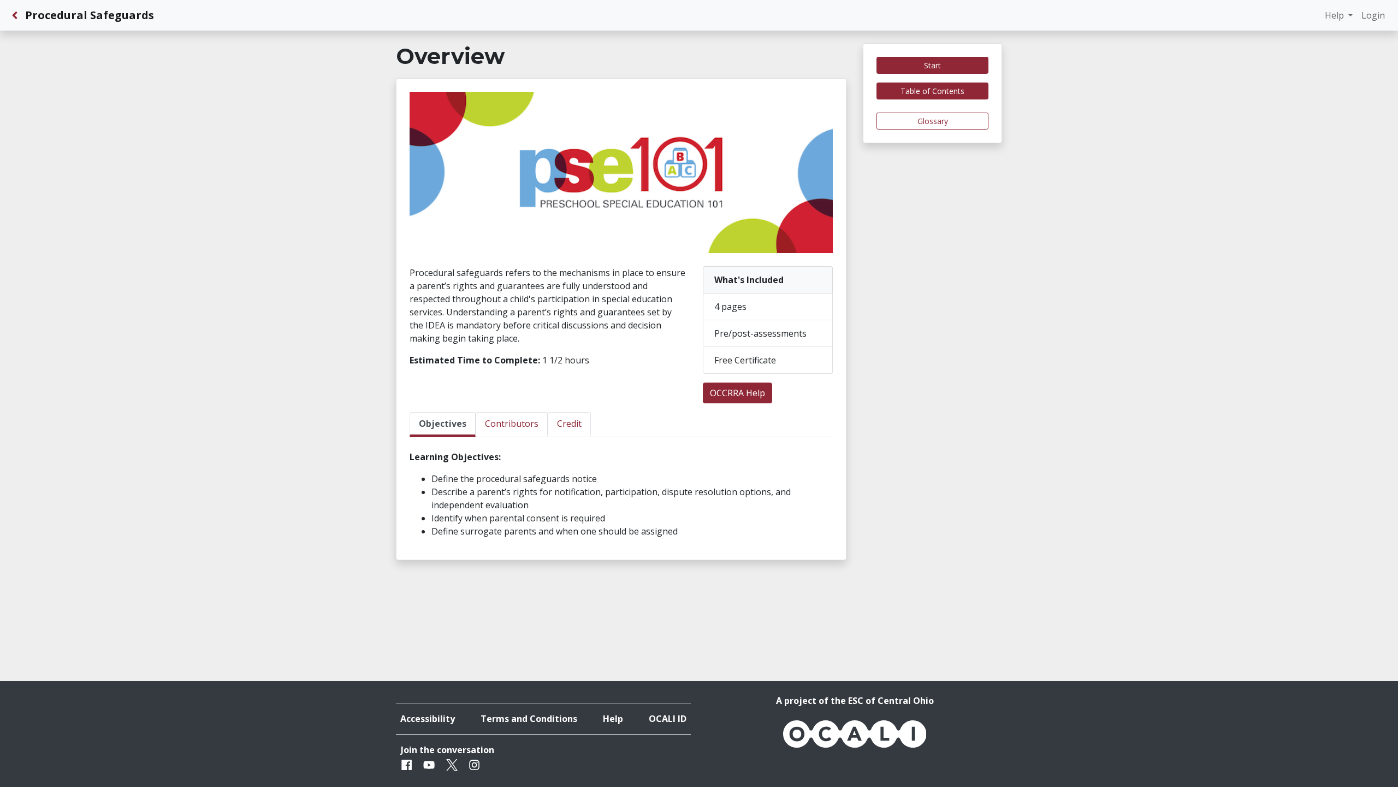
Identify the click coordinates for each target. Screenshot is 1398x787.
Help (613, 719)
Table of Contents (932, 91)
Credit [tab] (569, 424)
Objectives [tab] (442, 424)
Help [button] (1335, 15)
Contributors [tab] (511, 424)
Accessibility (427, 719)
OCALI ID (667, 719)
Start (932, 65)
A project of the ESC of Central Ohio (855, 701)
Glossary (932, 121)
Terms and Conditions (529, 719)
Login (1373, 15)
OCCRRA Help (737, 393)
